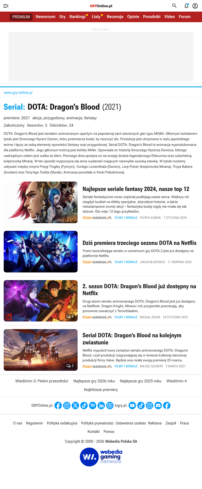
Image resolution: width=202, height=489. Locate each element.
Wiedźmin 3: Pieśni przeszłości (41, 381)
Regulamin (34, 423)
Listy (96, 16)
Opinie (133, 16)
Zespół (171, 423)
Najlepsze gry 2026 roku (94, 381)
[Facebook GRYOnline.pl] (58, 405)
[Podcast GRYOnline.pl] (92, 405)
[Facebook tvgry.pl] (166, 405)
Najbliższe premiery (101, 389)
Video (169, 16)
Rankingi (77, 16)
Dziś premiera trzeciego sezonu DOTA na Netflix (101, 251)
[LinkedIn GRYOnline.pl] (101, 405)
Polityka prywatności (97, 423)
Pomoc (108, 431)
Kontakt (93, 431)
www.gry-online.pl (18, 92)
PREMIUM (21, 17)
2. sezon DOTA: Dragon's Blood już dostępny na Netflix (101, 300)
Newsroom (45, 16)
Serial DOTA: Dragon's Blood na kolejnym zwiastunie (101, 349)
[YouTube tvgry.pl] (132, 405)
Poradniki (151, 16)
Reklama (155, 423)
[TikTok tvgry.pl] (141, 405)
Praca (184, 423)
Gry (62, 16)
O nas (17, 423)
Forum (185, 16)
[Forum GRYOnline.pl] (110, 405)
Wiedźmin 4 (177, 381)
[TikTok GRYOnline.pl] (84, 405)
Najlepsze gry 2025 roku (141, 381)
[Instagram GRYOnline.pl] (66, 405)
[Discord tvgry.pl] (158, 405)
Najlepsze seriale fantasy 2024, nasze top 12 (101, 202)
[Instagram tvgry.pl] (149, 405)
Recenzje (115, 16)
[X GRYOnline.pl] (75, 405)
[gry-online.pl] (101, 6)
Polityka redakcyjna (62, 423)
